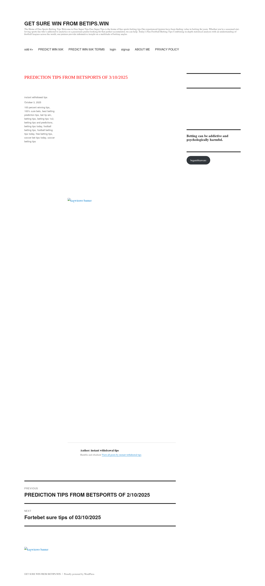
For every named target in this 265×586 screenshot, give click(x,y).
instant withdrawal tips (35, 97)
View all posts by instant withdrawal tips (121, 454)
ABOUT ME (142, 49)
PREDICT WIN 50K (50, 49)
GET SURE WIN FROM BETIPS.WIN (66, 23)
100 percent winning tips (37, 107)
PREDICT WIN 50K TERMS (87, 49)
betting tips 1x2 (45, 118)
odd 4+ (28, 49)
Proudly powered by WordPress (79, 574)
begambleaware (198, 160)
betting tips (30, 118)
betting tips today (33, 126)
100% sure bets (32, 111)
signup (125, 49)
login (113, 49)
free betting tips (44, 133)
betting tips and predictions (38, 122)
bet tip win (45, 115)
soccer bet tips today (35, 137)
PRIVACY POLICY (167, 49)
